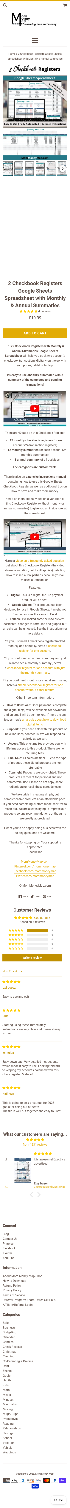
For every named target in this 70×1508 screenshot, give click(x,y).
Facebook (9, 1248)
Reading (8, 1423)
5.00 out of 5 (42, 918)
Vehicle (7, 1447)
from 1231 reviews (35, 1144)
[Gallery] (35, 120)
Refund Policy (12, 1285)
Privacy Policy (12, 1290)
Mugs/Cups (10, 1414)
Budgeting (9, 1332)
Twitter (7, 1253)
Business (9, 1327)
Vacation (9, 1443)
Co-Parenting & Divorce (18, 1361)
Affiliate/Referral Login (18, 1305)
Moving (8, 1409)
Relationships (12, 1428)
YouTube (8, 1258)
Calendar (9, 1337)
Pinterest (8, 1243)
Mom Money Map (44, 1473)
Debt (6, 1366)
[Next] (62, 168)
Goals (6, 1375)
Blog (6, 1234)
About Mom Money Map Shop (22, 1276)
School (7, 1438)
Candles (8, 1342)
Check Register (12, 1347)
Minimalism (10, 1404)
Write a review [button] (32, 957)
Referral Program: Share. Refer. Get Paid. (29, 1300)
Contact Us (10, 1239)
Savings (8, 1433)
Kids (6, 1385)
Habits (7, 1380)
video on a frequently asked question (40, 560)
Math (6, 1390)
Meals (7, 1395)
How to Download (14, 1281)
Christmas (9, 1351)
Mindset (8, 1399)
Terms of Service (14, 1295)
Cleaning (8, 1356)
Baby (6, 1323)
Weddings (9, 1452)
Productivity (10, 1419)
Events (7, 1371)
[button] (29, 311)
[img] (11, 982)
